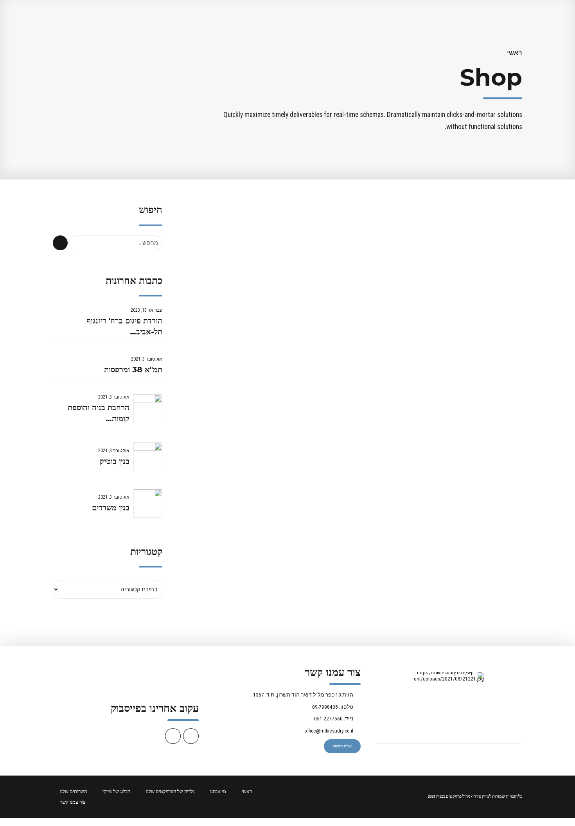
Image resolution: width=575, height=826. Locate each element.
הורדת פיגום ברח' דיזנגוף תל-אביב (124, 326)
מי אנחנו (218, 791)
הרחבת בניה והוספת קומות (98, 413)
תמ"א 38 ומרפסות (133, 369)
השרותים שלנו (73, 791)
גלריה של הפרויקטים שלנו (170, 791)
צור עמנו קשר (73, 802)
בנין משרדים (110, 507)
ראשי (514, 53)
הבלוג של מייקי (116, 791)
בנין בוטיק (114, 461)
